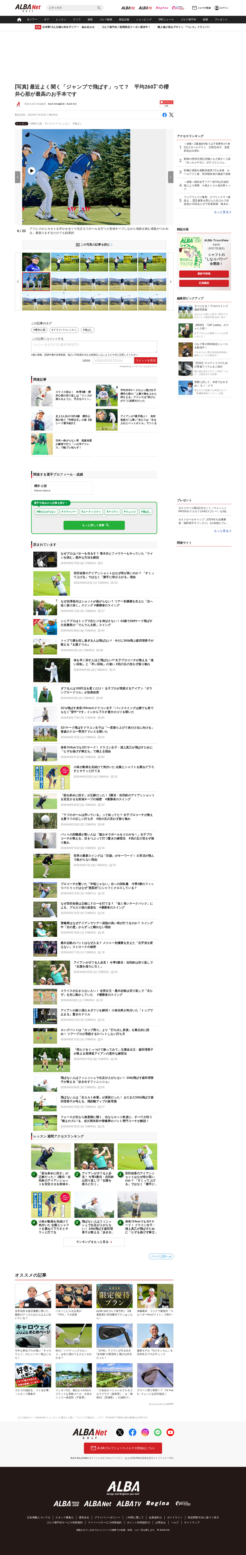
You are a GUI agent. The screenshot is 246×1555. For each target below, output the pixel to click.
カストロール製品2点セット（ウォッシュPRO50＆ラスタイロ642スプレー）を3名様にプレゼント (203, 509)
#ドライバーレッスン (57, 123)
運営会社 (84, 1517)
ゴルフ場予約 (188, 19)
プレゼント (221, 19)
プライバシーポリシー (107, 1517)
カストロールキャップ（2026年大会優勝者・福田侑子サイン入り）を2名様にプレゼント (203, 521)
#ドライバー (68, 511)
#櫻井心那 (36, 123)
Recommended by (157, 1404)
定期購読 (204, 282)
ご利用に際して (135, 1517)
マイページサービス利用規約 (105, 1522)
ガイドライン (175, 1517)
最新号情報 (204, 273)
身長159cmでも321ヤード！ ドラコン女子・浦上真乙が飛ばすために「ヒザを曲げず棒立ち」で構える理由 (140, 1229)
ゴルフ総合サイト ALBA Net (31, 1417)
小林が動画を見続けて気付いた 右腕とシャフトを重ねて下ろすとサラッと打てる (54, 1227)
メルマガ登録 (204, 8)
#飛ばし (77, 123)
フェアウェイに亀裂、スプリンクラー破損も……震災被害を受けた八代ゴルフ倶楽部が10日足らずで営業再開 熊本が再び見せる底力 (207, 200)
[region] (94, 124)
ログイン (224, 8)
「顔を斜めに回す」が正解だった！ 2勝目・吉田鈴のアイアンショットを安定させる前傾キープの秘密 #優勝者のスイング (55, 1182)
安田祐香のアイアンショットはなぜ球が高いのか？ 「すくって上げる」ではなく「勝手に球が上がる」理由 (140, 1180)
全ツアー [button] (32, 19)
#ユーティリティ (91, 511)
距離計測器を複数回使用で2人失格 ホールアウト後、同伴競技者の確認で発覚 (207, 172)
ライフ (77, 19)
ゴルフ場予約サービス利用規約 (64, 1522)
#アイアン (112, 511)
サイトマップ (192, 1522)
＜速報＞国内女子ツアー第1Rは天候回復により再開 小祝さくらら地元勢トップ (207, 185)
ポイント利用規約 (137, 1522)
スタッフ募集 (63, 1517)
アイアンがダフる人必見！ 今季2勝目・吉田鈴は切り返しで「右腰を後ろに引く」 (98, 1179)
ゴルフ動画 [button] (105, 19)
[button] (94, 559)
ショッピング (144, 19)
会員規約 (154, 1517)
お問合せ (160, 1522)
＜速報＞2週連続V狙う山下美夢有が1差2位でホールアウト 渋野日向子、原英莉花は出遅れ (207, 147)
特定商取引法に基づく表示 (203, 1517)
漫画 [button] (90, 19)
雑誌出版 (124, 19)
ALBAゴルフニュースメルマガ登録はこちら (126, 1448)
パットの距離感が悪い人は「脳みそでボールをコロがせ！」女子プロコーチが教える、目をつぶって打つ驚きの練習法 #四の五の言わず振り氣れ (107, 838)
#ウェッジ (130, 511)
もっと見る (221, 212)
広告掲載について (37, 1517)
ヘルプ (175, 1522)
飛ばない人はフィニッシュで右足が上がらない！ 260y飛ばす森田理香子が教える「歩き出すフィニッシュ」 (97, 1229)
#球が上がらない (46, 511)
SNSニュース (166, 19)
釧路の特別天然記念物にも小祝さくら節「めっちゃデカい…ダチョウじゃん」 (207, 160)
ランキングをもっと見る (92, 1241)
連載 (205, 19)
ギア (46, 19)
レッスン (61, 19)
